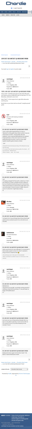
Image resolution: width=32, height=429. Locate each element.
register (12, 69)
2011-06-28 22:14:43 (25, 200)
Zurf (8, 115)
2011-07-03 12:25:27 (25, 268)
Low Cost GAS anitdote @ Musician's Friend (14, 58)
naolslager (10, 79)
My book (19, 11)
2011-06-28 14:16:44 (25, 78)
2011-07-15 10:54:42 (25, 302)
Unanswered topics (15, 55)
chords (21, 426)
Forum (29, 11)
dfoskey (9, 201)
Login (17, 15)
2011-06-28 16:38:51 (25, 161)
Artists (10, 11)
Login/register (17, 8)
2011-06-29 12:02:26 (24, 231)
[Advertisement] (16, 33)
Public (14, 11)
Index (3, 15)
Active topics (4, 55)
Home (2, 11)
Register (13, 15)
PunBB (9, 373)
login (7, 69)
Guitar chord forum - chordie (8, 61)
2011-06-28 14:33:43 (25, 113)
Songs (6, 11)
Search (7, 15)
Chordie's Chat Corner (22, 61)
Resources (24, 11)
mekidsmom (10, 232)
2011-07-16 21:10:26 (25, 335)
